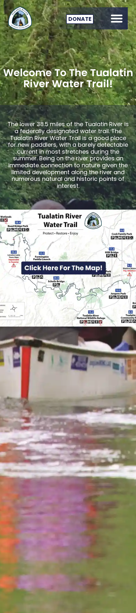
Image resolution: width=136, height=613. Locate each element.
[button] (116, 18)
